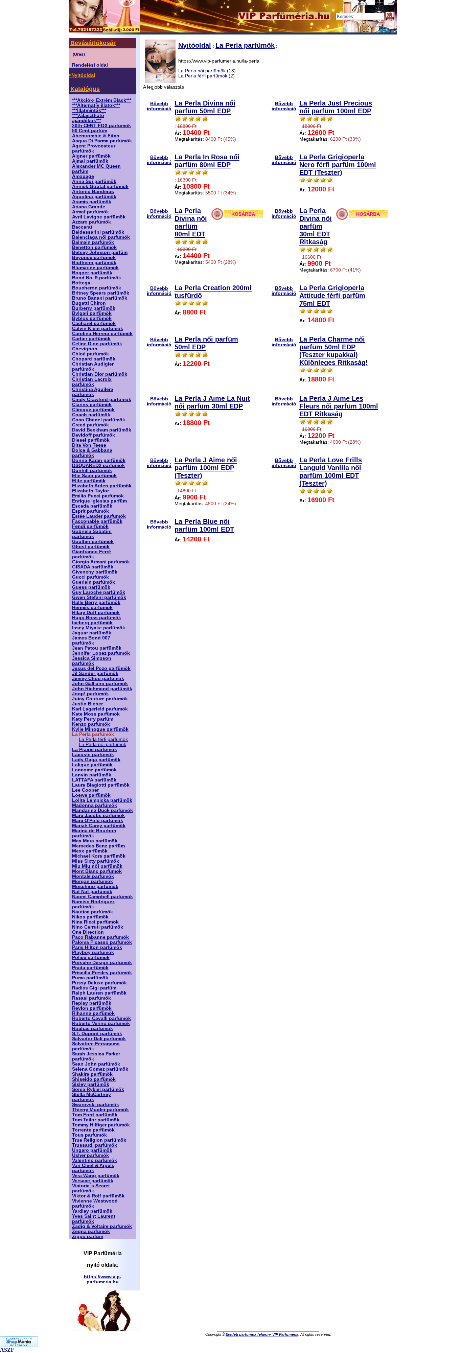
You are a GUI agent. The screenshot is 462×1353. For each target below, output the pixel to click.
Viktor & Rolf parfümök (98, 1195)
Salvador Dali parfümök (99, 1038)
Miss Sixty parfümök (95, 861)
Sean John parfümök (96, 1064)
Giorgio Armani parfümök (101, 561)
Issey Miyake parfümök (98, 627)
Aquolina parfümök (94, 196)
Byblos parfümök (92, 318)
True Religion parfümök (99, 1140)
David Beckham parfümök (101, 430)
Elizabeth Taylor (90, 490)
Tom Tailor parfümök (95, 1119)
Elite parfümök (89, 480)
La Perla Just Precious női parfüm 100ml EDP (335, 107)
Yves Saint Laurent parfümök (93, 1219)
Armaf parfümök (90, 211)
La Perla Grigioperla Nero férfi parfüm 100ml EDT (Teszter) (337, 164)
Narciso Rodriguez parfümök (93, 904)
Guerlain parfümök (93, 582)
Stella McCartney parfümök (91, 1097)
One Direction (88, 932)
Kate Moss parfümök (96, 714)
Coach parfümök (91, 414)
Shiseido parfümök (94, 1079)
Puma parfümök (90, 977)
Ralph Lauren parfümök (99, 993)
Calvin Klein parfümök (97, 328)
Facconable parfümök (97, 521)
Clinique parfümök (93, 409)
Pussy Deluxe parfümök (99, 982)
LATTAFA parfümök (94, 780)
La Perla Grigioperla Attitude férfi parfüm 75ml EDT (332, 295)
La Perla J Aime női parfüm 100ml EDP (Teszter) (206, 467)
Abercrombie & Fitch (95, 135)
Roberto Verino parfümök (101, 1023)
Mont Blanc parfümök (97, 871)
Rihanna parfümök (93, 1013)
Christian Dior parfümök (99, 374)
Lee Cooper (85, 790)
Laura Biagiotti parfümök (101, 785)
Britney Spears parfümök (100, 293)
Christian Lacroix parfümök (92, 382)
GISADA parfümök (92, 566)
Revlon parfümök (92, 1008)
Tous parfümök (89, 1135)
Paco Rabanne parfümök (100, 937)
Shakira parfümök (92, 1074)
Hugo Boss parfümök (96, 617)
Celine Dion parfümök (97, 343)
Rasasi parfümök (91, 998)
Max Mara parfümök (94, 840)
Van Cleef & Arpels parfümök (93, 1168)
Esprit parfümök (90, 511)
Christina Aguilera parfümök (92, 392)
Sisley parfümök (90, 1084)
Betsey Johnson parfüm (100, 252)
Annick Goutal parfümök (100, 186)
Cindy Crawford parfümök (101, 399)
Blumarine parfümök (95, 267)
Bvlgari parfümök (92, 313)
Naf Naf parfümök (92, 891)
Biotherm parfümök (94, 262)
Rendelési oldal (90, 65)
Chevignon (84, 348)
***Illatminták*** (89, 110)
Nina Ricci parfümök (95, 922)
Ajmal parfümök (90, 161)
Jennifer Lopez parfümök (101, 653)
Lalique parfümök (92, 764)
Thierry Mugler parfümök (100, 1109)
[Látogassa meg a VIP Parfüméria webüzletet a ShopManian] (19, 1345)
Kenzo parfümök (91, 724)
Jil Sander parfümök (95, 673)
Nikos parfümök (90, 916)
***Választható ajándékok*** (88, 118)
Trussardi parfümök (94, 1145)
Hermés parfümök (92, 607)
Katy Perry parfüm (92, 719)
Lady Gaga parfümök (96, 759)
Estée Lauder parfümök (99, 516)
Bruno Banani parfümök (99, 298)
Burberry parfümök (93, 308)
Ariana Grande (88, 206)
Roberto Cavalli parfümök (101, 1018)
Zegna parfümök (91, 1231)
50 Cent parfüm (89, 130)
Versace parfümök (92, 1180)
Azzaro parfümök (91, 222)
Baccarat (82, 227)
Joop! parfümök (90, 693)
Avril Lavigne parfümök (98, 216)
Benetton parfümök (94, 247)
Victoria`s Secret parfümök (91, 1188)
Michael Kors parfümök (98, 856)
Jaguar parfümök (91, 632)
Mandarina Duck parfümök (102, 810)
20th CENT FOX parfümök (101, 125)
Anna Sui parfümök (94, 181)
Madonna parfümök (94, 805)
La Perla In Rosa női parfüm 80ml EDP (207, 160)
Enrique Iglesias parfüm (99, 501)
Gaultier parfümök (93, 541)
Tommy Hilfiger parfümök (101, 1124)
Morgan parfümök (92, 881)
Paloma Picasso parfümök (102, 942)
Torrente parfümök (93, 1130)
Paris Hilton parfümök (97, 947)
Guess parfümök (91, 587)
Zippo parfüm (87, 1236)
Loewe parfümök (91, 795)
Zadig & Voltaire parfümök (102, 1226)
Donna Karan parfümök (98, 460)
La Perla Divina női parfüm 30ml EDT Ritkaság (315, 226)
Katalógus (85, 89)
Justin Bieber (87, 703)
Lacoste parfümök (93, 754)
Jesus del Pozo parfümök (101, 668)
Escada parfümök (92, 506)
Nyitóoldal (194, 45)
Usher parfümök (90, 1155)
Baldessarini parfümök (98, 232)
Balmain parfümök (93, 242)
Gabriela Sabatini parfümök (92, 534)
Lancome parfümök (94, 769)
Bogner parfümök (92, 272)
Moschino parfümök (95, 886)
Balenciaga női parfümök (101, 237)
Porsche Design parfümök (102, 962)
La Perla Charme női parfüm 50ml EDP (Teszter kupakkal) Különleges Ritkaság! (333, 350)
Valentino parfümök (94, 1160)
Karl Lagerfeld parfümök (100, 709)
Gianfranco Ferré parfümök (91, 554)
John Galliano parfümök (100, 683)
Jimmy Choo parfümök (98, 678)
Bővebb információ (159, 106)
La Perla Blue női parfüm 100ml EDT (204, 525)
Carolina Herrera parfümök (102, 333)
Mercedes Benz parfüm (98, 845)
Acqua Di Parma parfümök (102, 140)
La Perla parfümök (245, 45)
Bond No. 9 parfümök (96, 277)
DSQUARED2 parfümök (98, 465)
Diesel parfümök (91, 440)
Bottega (81, 282)
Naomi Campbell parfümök (102, 896)
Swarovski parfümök (95, 1104)
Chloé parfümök (90, 353)
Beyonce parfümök (94, 257)
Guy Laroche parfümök (98, 592)
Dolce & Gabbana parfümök (92, 453)
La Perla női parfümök (102, 744)
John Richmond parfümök (102, 688)
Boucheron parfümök (96, 287)
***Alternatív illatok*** (96, 105)
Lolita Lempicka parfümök (102, 800)
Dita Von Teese (89, 445)
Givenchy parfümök (94, 572)
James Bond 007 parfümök (91, 640)
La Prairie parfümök (94, 749)
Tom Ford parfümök (94, 1114)
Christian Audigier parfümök (93, 366)
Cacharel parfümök (94, 323)
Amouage (83, 176)
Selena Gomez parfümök (100, 1069)
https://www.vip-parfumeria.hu (102, 1279)
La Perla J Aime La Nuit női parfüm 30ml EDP (212, 402)
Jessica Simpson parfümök (91, 661)
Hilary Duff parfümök (96, 612)
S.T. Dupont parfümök (97, 1033)
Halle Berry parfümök (96, 602)
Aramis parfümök (91, 201)
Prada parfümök (90, 967)
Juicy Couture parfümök (100, 698)
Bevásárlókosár (93, 43)
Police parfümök (91, 957)
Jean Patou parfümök (96, 648)
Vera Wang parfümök (95, 1175)
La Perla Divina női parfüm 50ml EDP (205, 107)
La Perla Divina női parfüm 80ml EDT (191, 222)
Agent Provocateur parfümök (93, 148)
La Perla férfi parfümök (103, 739)
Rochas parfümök (92, 1028)
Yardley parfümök (92, 1211)
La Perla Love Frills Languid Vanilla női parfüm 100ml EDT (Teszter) (330, 471)
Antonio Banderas (93, 191)
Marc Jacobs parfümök (98, 815)
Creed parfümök (90, 424)
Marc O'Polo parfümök (97, 820)
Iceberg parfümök (92, 622)
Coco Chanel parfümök (98, 419)
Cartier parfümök (91, 338)
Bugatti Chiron (89, 303)
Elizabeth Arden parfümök (102, 485)
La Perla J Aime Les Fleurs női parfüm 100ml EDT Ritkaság (338, 406)
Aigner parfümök (91, 156)
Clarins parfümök (92, 404)
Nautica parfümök (92, 911)
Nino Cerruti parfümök (97, 927)
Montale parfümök (93, 876)
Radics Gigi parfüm (94, 987)
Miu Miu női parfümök (97, 866)
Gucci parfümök (90, 577)
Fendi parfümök (90, 526)
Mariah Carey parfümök (98, 825)
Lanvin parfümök (91, 774)
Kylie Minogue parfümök (100, 729)
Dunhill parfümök (92, 470)
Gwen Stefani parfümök (99, 597)
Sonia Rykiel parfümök (98, 1089)
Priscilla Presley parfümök (102, 972)
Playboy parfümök (93, 952)
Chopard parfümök (93, 358)
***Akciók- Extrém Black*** (101, 100)
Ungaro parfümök (92, 1150)
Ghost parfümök (91, 546)
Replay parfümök (91, 1003)
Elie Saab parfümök (94, 475)
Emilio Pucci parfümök (98, 495)
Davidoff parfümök (93, 435)
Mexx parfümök (90, 851)
